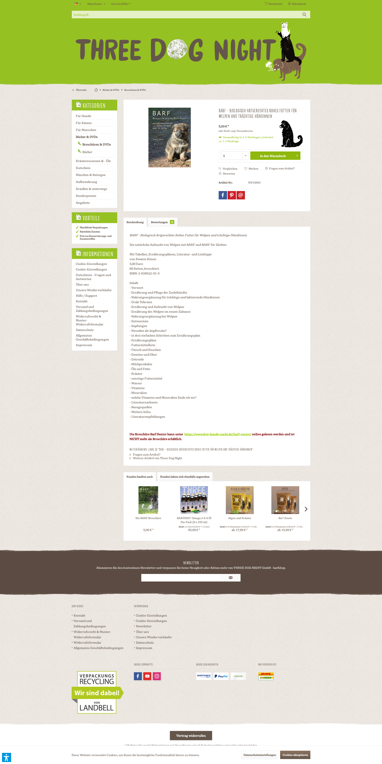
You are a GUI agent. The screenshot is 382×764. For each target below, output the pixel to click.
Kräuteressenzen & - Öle (93, 161)
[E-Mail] (241, 195)
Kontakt (82, 301)
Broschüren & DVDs (96, 144)
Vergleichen (229, 168)
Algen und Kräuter (239, 518)
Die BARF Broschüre (148, 518)
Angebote (83, 203)
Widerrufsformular (87, 642)
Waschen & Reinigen (91, 175)
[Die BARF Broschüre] (148, 500)
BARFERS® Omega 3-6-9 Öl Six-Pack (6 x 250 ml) (194, 520)
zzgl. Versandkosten (242, 130)
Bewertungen (162, 222)
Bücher (87, 152)
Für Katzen (84, 123)
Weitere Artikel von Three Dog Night (157, 458)
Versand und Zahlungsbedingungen (92, 309)
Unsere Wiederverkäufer (94, 290)
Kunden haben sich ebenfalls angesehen (185, 476)
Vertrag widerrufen (191, 735)
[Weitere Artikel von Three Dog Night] (289, 134)
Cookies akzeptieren (295, 754)
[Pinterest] (232, 195)
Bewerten (228, 173)
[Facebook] (223, 195)
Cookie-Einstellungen (91, 264)
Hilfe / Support (86, 296)
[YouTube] (147, 676)
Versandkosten (183, 745)
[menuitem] (297, 4)
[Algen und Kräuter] (240, 500)
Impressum (84, 345)
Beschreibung (135, 222)
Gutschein (83, 168)
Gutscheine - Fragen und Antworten (93, 277)
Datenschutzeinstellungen (260, 754)
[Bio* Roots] (285, 500)
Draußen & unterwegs (91, 189)
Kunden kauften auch (140, 476)
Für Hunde (83, 116)
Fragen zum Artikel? (282, 168)
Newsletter (144, 626)
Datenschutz (85, 330)
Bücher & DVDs (87, 137)
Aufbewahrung (86, 182)
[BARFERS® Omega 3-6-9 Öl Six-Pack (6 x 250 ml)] (194, 500)
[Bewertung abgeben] (246, 121)
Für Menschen (86, 130)
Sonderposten (86, 196)
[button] (6, 757)
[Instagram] (157, 676)
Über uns (82, 284)
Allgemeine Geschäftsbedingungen (92, 337)
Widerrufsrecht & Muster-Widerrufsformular (89, 320)
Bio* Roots (285, 518)
